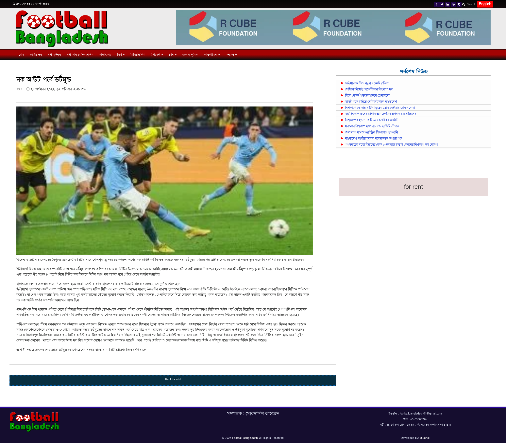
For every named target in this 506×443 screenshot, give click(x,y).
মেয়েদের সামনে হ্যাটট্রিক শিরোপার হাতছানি (371, 132)
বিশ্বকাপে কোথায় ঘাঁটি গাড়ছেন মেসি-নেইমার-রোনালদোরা (380, 108)
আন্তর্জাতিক (211, 54)
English (485, 4)
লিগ (120, 54)
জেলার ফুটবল (190, 54)
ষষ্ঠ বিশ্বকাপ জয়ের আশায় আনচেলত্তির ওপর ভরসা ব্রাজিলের (380, 114)
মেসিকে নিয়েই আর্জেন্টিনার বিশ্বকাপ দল (369, 89)
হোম (21, 54)
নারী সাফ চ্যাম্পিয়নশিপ (80, 54)
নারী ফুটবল (54, 54)
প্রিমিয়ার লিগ (137, 54)
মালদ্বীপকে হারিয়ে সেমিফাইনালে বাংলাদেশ (371, 102)
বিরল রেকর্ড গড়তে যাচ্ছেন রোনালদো (367, 95)
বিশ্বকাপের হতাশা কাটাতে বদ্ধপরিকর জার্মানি (371, 120)
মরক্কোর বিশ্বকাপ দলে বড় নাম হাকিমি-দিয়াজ (372, 126)
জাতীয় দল (36, 54)
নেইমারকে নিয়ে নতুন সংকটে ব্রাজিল (366, 83)
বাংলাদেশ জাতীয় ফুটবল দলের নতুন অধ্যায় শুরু (373, 138)
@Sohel (425, 438)
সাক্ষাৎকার (105, 54)
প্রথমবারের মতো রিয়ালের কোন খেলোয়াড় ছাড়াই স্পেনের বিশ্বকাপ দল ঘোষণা (391, 145)
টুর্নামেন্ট (156, 54)
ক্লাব (172, 54)
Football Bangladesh (245, 438)
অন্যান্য (230, 54)
